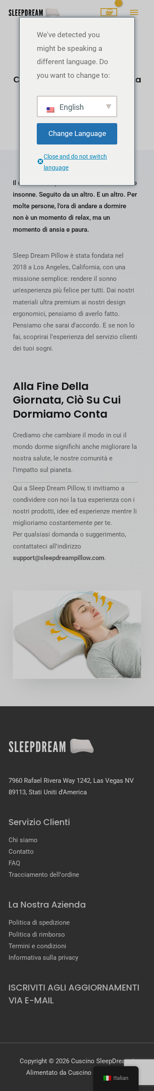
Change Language (77, 133)
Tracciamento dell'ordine (44, 875)
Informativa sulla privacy (43, 957)
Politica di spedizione (39, 922)
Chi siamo (23, 840)
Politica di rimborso (37, 934)
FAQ (14, 863)
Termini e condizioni (37, 946)
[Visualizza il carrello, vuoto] (109, 12)
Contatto (21, 851)
